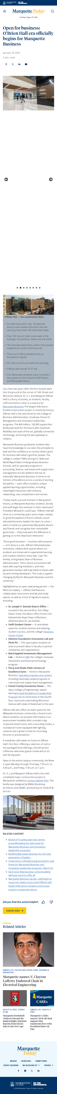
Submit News (41, 1061)
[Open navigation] (4, 11)
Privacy (47, 1065)
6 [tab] (33, 288)
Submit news (13, 910)
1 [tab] (17, 288)
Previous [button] (6, 180)
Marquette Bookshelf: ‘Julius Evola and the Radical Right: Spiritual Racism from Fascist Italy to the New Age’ (14, 1021)
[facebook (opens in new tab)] (18, 1070)
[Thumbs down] (51, 902)
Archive (13, 1061)
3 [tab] (23, 288)
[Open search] (52, 11)
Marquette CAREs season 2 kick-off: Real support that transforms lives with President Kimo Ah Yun (41, 1022)
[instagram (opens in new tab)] (25, 1070)
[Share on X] (13, 64)
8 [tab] (39, 288)
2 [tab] (20, 288)
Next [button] (51, 180)
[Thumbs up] (43, 902)
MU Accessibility (30, 1065)
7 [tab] (36, 288)
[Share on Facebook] (6, 64)
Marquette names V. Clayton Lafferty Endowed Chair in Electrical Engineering (24, 981)
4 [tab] (27, 288)
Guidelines (26, 1061)
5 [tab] (30, 288)
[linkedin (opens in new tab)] (38, 1070)
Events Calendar (10, 1065)
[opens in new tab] (15, 2)
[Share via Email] (26, 64)
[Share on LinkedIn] (19, 64)
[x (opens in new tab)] (31, 1070)
